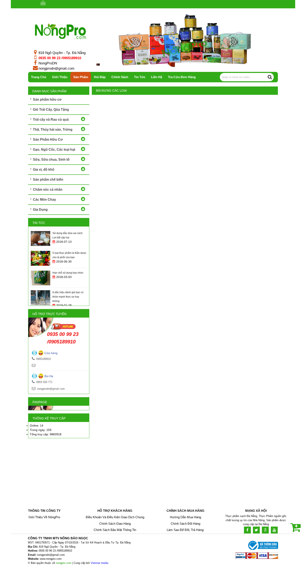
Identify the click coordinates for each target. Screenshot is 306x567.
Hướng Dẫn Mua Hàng (185, 517)
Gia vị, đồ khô (43, 169)
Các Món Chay (44, 199)
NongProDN (48, 63)
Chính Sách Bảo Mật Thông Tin (115, 530)
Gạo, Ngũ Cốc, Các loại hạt (54, 149)
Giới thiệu (59, 77)
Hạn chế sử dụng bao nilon (67, 253)
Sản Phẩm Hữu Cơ (48, 139)
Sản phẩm (80, 77)
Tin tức (139, 77)
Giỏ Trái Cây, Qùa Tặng (51, 109)
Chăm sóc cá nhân (47, 189)
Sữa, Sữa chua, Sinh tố (51, 159)
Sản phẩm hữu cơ (47, 99)
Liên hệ (156, 77)
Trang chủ (38, 77)
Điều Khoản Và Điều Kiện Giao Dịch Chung (115, 517)
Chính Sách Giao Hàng (115, 523)
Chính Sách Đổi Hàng (185, 523)
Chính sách (119, 77)
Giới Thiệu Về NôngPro (44, 517)
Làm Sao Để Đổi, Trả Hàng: (185, 530)
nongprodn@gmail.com (56, 68)
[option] (58, 238)
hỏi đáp (100, 77)
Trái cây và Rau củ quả (51, 119)
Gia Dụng (40, 209)
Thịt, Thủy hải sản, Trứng (52, 129)
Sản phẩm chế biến (48, 179)
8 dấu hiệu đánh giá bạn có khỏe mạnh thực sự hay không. (67, 277)
